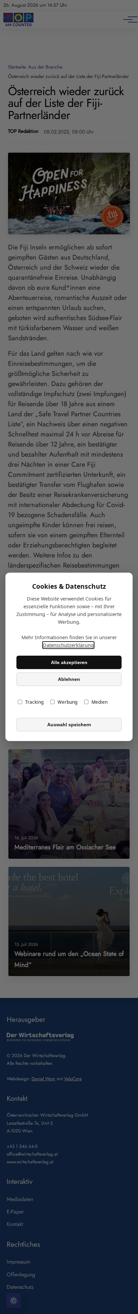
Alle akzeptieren (69, 662)
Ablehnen (69, 679)
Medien (99, 702)
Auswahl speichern (69, 724)
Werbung (67, 702)
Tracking (34, 702)
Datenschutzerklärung (68, 645)
